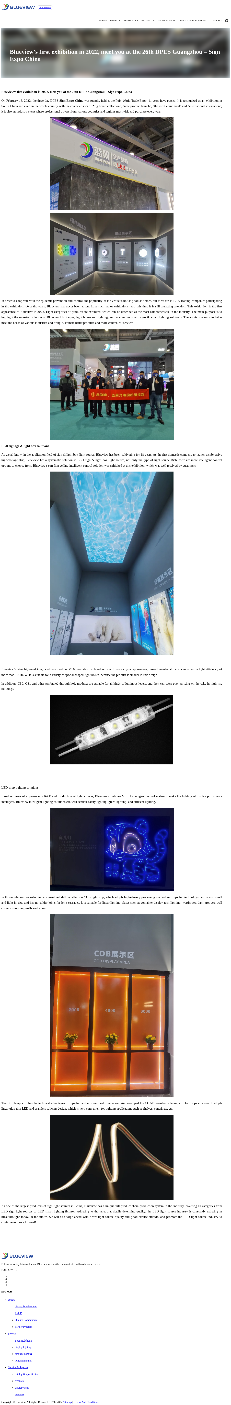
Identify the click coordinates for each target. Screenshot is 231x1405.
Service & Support (18, 1367)
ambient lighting (23, 1353)
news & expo (167, 20)
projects (147, 20)
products (131, 20)
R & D (18, 1313)
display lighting (23, 1347)
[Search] (227, 20)
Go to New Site (45, 7)
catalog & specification (27, 1374)
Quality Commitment (26, 1320)
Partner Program (23, 1326)
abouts (114, 20)
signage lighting (23, 1340)
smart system (22, 1387)
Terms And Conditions (86, 1402)
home (103, 20)
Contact (216, 20)
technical (19, 1380)
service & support (193, 20)
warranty (19, 1394)
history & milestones (26, 1306)
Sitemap (67, 1402)
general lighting (23, 1360)
